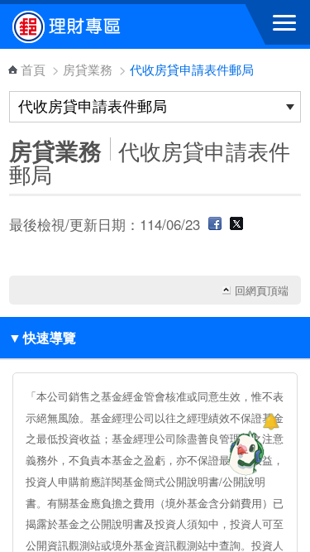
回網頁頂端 (262, 290)
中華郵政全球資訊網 (103, 26)
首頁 (33, 69)
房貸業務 (87, 69)
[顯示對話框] (270, 421)
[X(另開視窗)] (236, 224)
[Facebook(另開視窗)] (215, 224)
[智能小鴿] (244, 453)
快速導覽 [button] (42, 337)
